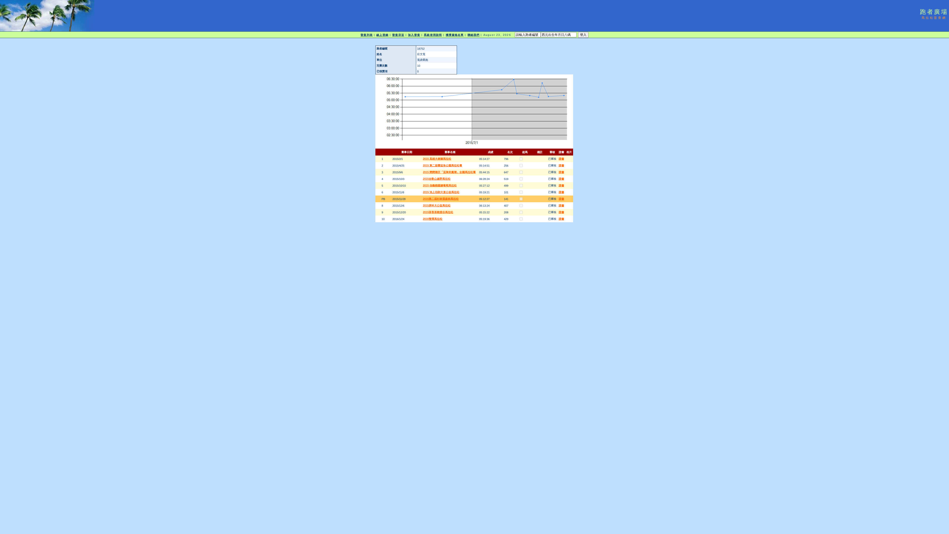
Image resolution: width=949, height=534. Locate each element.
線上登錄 (382, 34)
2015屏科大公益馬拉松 (437, 205)
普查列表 (366, 34)
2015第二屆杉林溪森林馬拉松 (441, 198)
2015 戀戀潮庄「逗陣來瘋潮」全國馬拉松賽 (449, 172)
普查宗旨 (398, 34)
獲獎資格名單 (455, 34)
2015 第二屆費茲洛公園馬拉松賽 (442, 165)
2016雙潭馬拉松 (432, 218)
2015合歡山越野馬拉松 (437, 178)
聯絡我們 (473, 34)
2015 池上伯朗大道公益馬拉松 (441, 192)
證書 (561, 158)
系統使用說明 (433, 34)
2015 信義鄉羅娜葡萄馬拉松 (440, 185)
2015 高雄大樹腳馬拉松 (437, 158)
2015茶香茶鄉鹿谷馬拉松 (438, 212)
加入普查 (414, 34)
